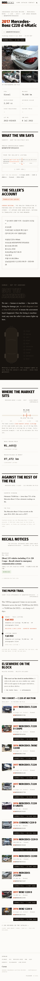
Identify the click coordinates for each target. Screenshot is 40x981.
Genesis (4, 962)
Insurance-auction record (13, 12)
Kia (10, 959)
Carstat (4, 966)
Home (18, 2)
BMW (26, 959)
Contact (31, 2)
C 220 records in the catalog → (15, 925)
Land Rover (22, 962)
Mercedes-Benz (18, 959)
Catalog (24, 2)
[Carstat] (8, 3)
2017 (18, 14)
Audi (30, 959)
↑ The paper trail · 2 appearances (17, 690)
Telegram (29, 975)
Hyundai (4, 959)
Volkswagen (13, 962)
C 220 (10, 14)
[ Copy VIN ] (20, 169)
